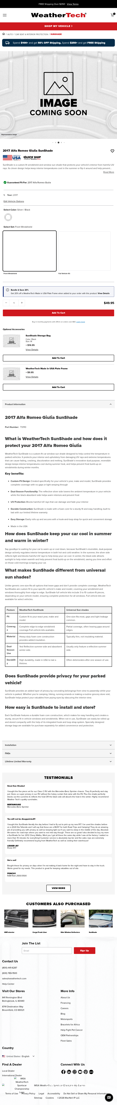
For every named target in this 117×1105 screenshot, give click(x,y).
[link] (3, 33)
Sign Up (84, 950)
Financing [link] (65, 1002)
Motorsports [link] (66, 1019)
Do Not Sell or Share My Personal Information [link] (85, 1093)
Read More (108, 172)
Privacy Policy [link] (28, 1093)
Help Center (8, 983)
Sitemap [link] (38, 1097)
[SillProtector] (16, 918)
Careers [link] (64, 1008)
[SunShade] (101, 918)
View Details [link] (32, 349)
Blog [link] (63, 1013)
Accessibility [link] (54, 1093)
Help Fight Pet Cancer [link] (72, 1029)
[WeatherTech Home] (58, 15)
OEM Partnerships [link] (69, 1035)
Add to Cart (58, 312)
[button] (52, 142)
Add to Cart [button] (58, 358)
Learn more (80, 322)
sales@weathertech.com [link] (14, 978)
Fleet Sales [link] (66, 1040)
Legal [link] (41, 1093)
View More (58, 888)
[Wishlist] (112, 151)
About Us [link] (65, 997)
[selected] (8, 217)
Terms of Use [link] (11, 1093)
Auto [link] (10, 34)
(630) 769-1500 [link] (9, 973)
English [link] (25, 1056)
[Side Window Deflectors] (73, 918)
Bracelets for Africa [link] (70, 1024)
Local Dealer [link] (8, 1070)
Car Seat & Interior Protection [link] (31, 34)
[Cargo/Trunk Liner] (45, 918)
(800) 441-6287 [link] (9, 967)
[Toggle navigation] (5, 15)
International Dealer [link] (12, 1075)
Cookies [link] (50, 1097)
